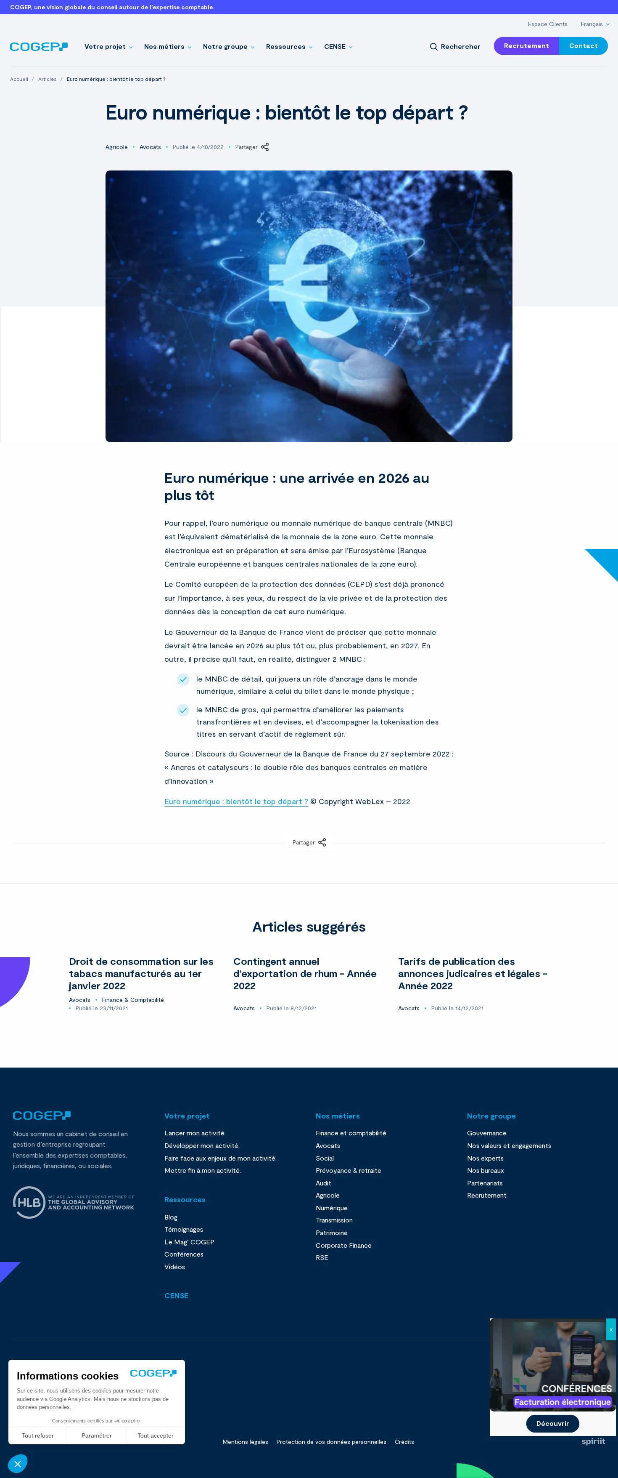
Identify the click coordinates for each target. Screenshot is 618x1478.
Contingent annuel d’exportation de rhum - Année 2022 (305, 973)
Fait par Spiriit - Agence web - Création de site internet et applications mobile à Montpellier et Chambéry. (593, 1442)
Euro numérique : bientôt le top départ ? (236, 801)
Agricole (117, 147)
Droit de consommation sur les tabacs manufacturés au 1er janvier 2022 (141, 973)
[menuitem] (548, 24)
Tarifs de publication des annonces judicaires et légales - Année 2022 (472, 973)
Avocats (150, 147)
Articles (48, 79)
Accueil (19, 79)
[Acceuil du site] (39, 46)
